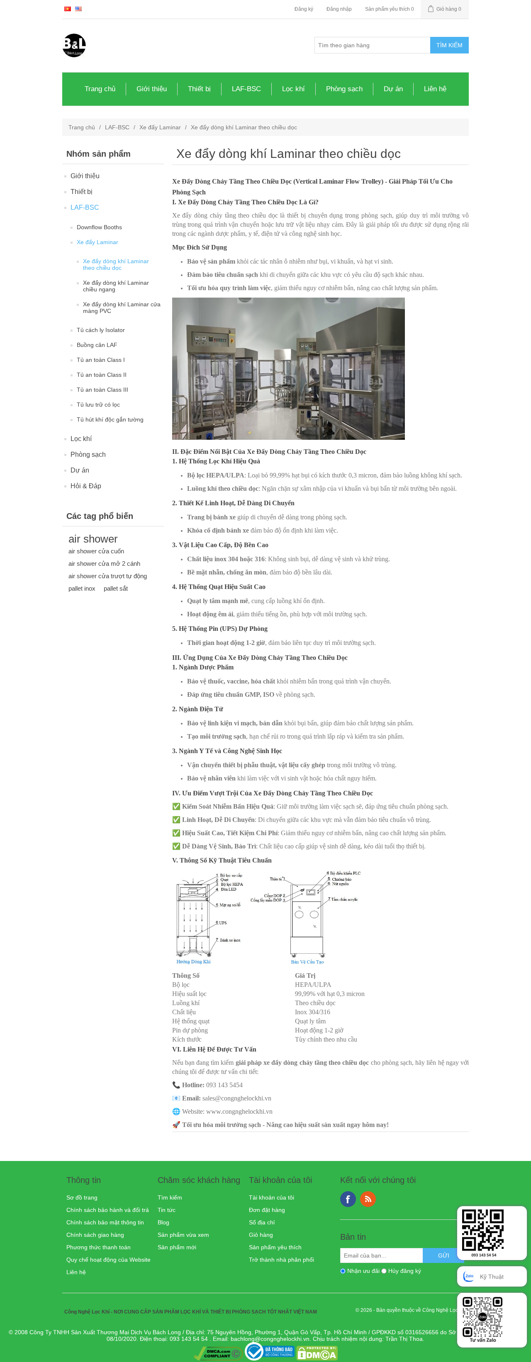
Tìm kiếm (170, 1197)
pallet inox (81, 588)
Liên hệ (435, 89)
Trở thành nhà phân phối (281, 1259)
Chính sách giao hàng (95, 1234)
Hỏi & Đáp (86, 486)
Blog (163, 1222)
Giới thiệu (151, 89)
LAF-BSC (246, 89)
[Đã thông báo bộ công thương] (270, 1358)
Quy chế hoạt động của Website (108, 1259)
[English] (78, 8)
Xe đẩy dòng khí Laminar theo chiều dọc (116, 264)
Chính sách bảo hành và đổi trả (107, 1210)
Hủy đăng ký (404, 1270)
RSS (368, 1199)
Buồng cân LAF (97, 345)
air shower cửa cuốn (96, 551)
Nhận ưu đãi (363, 1270)
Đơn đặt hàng (267, 1210)
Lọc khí (293, 89)
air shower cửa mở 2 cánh (104, 563)
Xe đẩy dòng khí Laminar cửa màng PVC (122, 307)
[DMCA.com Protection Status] (317, 1358)
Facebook (348, 1199)
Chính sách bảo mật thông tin (105, 1222)
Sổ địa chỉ (262, 1222)
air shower (93, 539)
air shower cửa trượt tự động (107, 575)
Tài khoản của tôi (271, 1197)
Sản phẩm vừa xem (183, 1234)
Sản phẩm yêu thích (275, 1247)
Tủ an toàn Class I (101, 359)
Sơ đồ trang (81, 1197)
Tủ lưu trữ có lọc (98, 404)
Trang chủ (100, 89)
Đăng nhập (339, 9)
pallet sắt (116, 588)
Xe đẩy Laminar (160, 127)
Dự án (393, 89)
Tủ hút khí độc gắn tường (110, 419)
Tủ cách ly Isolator (101, 330)
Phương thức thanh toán (98, 1247)
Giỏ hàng (261, 1234)
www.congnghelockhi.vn (239, 1111)
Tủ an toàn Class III (102, 389)
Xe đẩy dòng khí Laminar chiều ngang (116, 286)
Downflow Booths (99, 227)
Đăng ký (304, 9)
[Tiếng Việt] (68, 8)
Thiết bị (199, 89)
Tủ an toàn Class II (102, 374)
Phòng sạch (344, 89)
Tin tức (166, 1210)
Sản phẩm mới (177, 1247)
